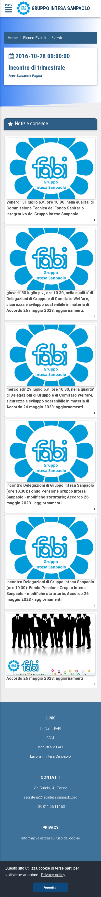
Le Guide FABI (50, 729)
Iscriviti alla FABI (50, 747)
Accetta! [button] (51, 887)
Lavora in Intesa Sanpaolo (50, 756)
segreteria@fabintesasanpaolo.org (50, 797)
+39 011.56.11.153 (50, 806)
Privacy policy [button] (53, 875)
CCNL (50, 738)
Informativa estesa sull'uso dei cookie (50, 838)
